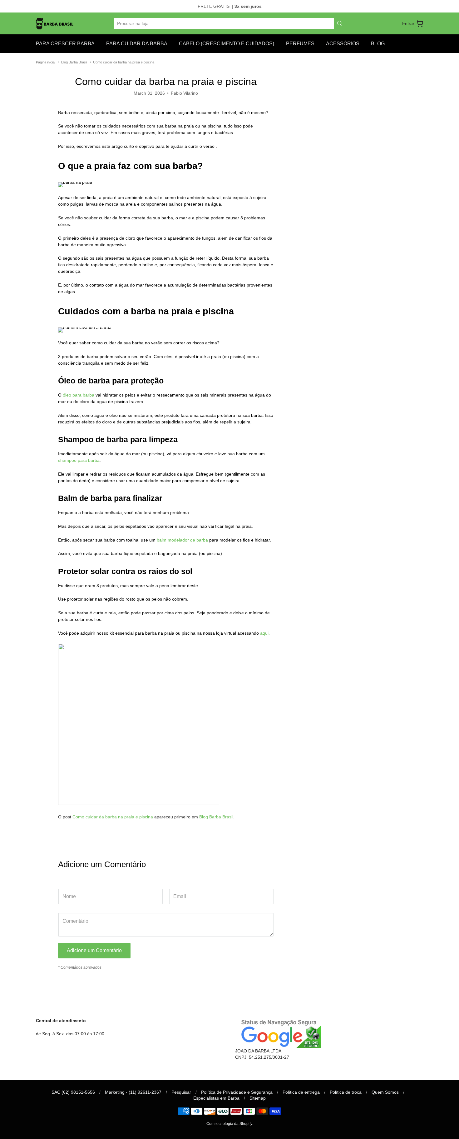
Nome (64, 882)
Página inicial (45, 62)
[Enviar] (340, 23)
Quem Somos (385, 1092)
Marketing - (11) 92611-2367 (133, 1092)
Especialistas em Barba (216, 1098)
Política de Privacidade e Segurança (237, 1092)
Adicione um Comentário (94, 950)
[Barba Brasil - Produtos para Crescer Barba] (55, 23)
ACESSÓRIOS (342, 43)
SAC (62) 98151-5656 (73, 1092)
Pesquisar (181, 1092)
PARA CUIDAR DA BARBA (136, 43)
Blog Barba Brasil (74, 62)
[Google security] (279, 1033)
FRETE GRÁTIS (214, 6)
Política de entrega (301, 1092)
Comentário (69, 906)
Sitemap (257, 1098)
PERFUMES (300, 43)
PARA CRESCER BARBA (65, 43)
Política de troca (346, 1092)
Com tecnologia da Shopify (229, 1124)
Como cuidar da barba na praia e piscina (123, 62)
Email (174, 882)
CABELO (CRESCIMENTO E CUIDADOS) (226, 43)
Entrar (408, 23)
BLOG (378, 43)
